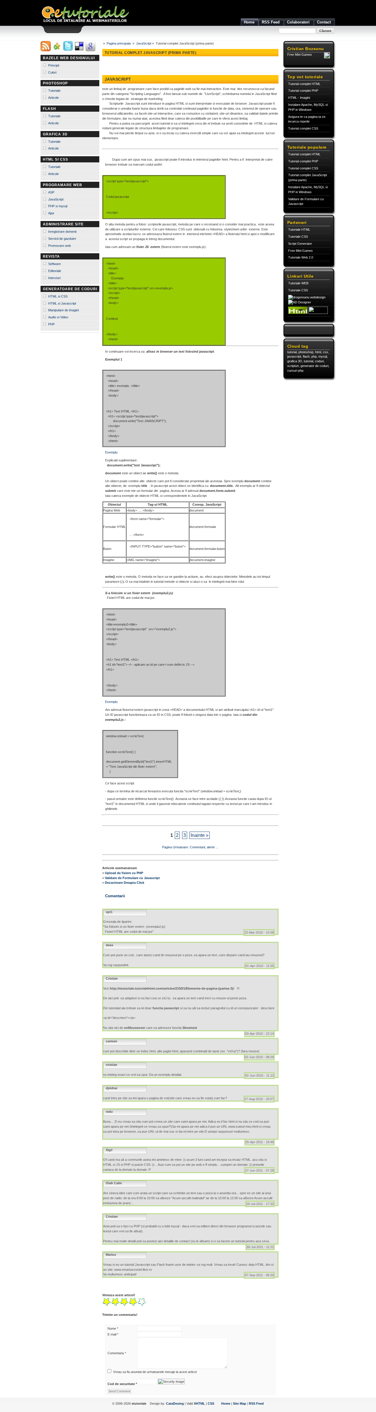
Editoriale (54, 271)
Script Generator (300, 243)
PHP (51, 324)
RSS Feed (256, 1403)
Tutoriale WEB (298, 283)
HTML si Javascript (62, 303)
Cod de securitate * (122, 1384)
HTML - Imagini (299, 97)
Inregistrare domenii (62, 231)
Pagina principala (119, 43)
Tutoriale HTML (299, 229)
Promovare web (59, 245)
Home (225, 1403)
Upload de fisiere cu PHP (124, 873)
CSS (211, 1403)
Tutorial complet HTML (304, 84)
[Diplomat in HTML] (298, 313)
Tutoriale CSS (298, 236)
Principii (53, 65)
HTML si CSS (58, 296)
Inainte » (200, 835)
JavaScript (55, 199)
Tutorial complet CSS (303, 128)
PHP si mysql (57, 206)
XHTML (199, 1403)
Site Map (239, 1403)
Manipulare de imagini (63, 310)
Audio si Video (58, 317)
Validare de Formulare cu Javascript (132, 878)
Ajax (51, 213)
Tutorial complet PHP (303, 90)
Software (54, 264)
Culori (52, 72)
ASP (51, 192)
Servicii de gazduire (62, 238)
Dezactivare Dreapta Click (124, 882)
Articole (53, 97)
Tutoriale (54, 90)
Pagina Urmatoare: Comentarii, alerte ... (190, 847)
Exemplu (111, 452)
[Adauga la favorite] (57, 50)
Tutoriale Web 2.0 (300, 257)
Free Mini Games (299, 54)
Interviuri (54, 278)
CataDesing (175, 1403)
